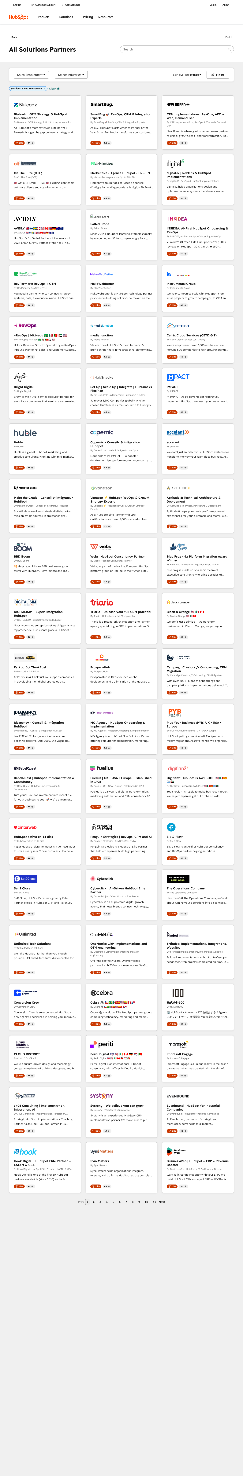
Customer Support (45, 5)
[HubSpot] (18, 17)
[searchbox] (177, 49)
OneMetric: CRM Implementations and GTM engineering (118, 945)
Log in (213, 5)
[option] (30, 75)
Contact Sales (72, 5)
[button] (229, 37)
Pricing (88, 17)
